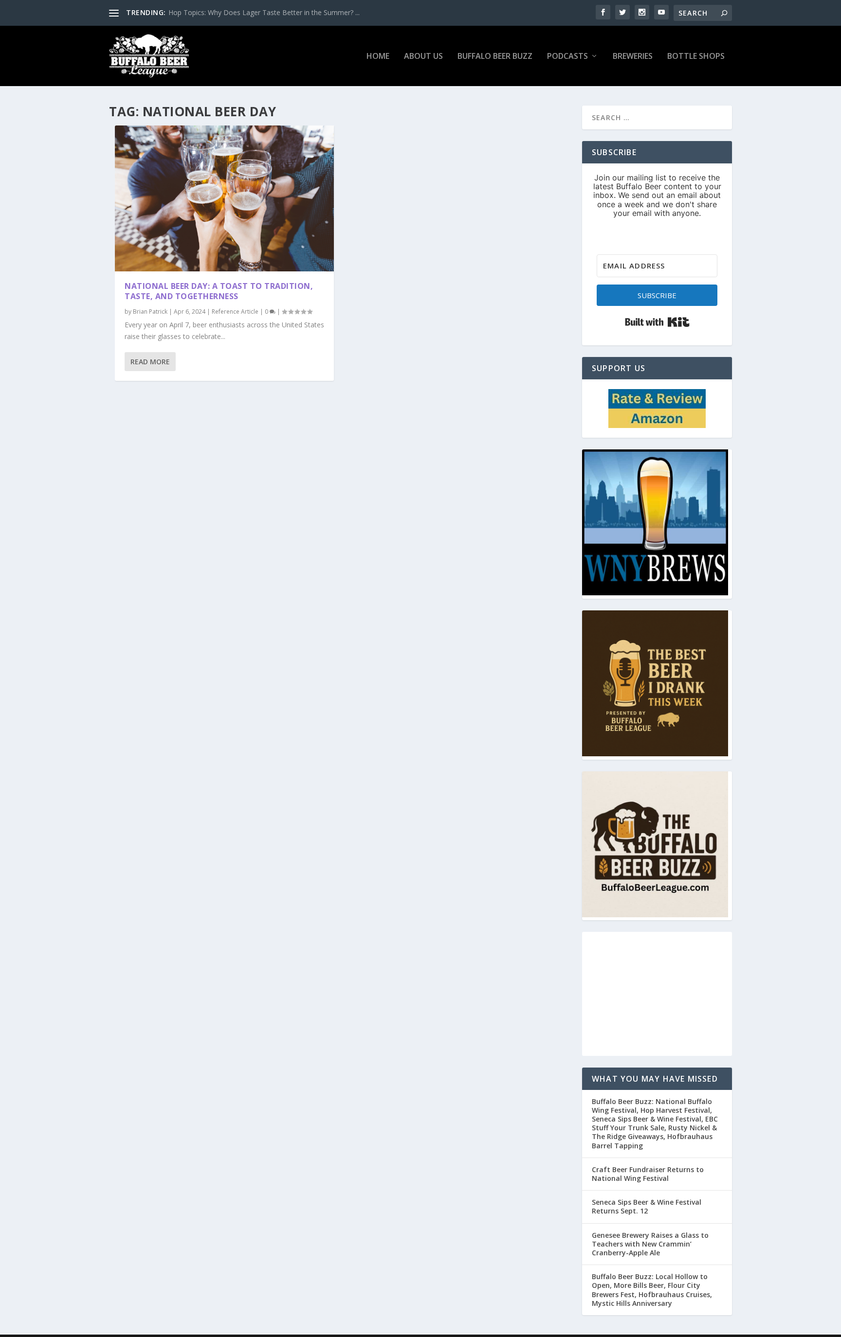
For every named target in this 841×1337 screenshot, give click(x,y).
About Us (423, 56)
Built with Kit (657, 322)
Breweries (633, 56)
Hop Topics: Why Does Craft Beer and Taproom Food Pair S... (265, 12)
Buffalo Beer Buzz (494, 56)
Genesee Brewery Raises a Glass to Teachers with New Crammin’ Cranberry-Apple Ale (650, 1243)
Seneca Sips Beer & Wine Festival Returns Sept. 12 (646, 1206)
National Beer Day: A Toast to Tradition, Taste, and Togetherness (219, 291)
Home (377, 56)
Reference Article (235, 311)
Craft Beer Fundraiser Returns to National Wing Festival (648, 1174)
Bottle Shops (696, 56)
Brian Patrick (150, 311)
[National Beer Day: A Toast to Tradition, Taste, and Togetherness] (224, 198)
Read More (150, 361)
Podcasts (567, 56)
